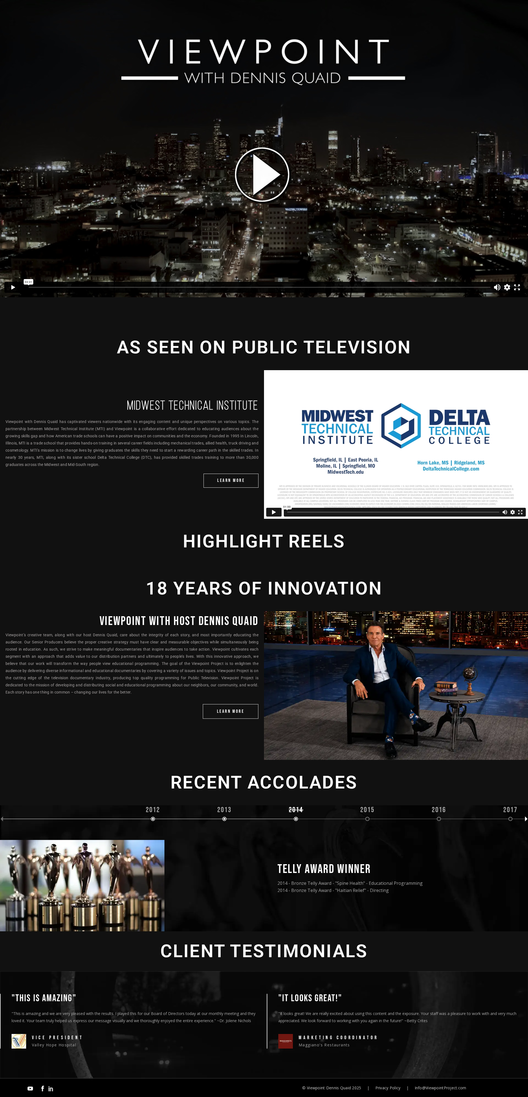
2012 (153, 810)
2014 (296, 810)
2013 (224, 810)
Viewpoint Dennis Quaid (329, 1087)
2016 (439, 810)
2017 (510, 810)
